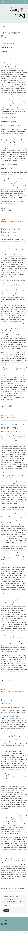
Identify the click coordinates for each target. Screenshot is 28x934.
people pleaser (10, 417)
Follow (6, 910)
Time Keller (6, 693)
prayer (15, 221)
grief (6, 221)
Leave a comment (21, 235)
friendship (4, 417)
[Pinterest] (7, 924)
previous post (4, 483)
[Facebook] (2, 924)
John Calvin (13, 691)
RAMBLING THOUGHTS (7, 415)
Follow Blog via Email (12, 896)
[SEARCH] (25, 2)
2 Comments (19, 40)
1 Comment (20, 431)
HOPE (3, 219)
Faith (9, 691)
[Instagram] (5, 924)
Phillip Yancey (13, 888)
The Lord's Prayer (21, 221)
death (3, 221)
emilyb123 (12, 40)
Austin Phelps (5, 691)
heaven (9, 221)
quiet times (22, 888)
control (8, 888)
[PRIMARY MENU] (3, 2)
